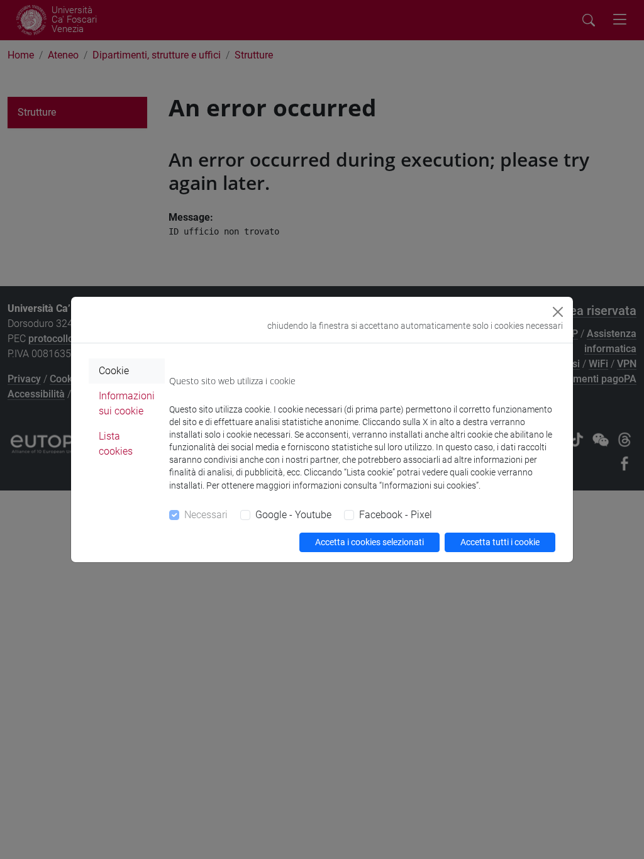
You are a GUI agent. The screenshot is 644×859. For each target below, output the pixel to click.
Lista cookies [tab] (116, 443)
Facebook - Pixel (395, 515)
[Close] (558, 312)
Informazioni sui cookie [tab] (127, 403)
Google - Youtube (293, 515)
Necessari (206, 515)
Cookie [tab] (114, 371)
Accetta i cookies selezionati (369, 542)
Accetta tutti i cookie (500, 542)
